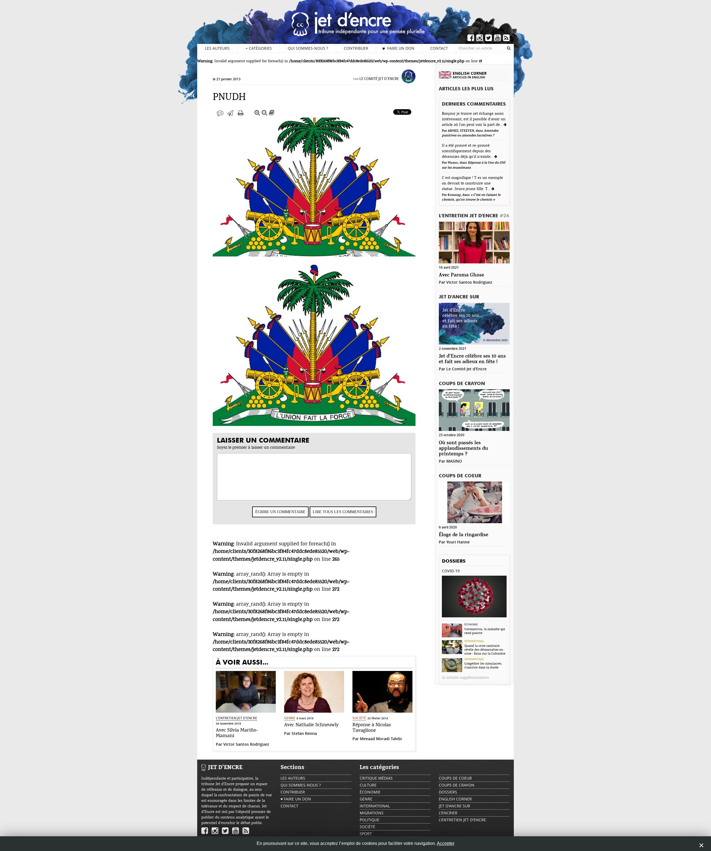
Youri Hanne (458, 542)
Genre (289, 718)
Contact (439, 48)
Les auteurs (217, 48)
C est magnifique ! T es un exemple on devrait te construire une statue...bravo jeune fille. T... (472, 183)
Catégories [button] (259, 48)
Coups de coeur (460, 476)
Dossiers (453, 561)
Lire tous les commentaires (343, 512)
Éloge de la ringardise (463, 535)
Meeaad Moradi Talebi (381, 738)
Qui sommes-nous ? (308, 48)
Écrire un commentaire (280, 512)
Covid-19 (451, 570)
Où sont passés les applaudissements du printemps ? (463, 448)
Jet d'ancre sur (459, 297)
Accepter (445, 843)
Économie (471, 624)
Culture (368, 785)
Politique (369, 819)
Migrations (372, 812)
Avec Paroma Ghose (461, 275)
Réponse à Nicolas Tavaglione (371, 727)
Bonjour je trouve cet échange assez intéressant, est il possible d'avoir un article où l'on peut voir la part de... (473, 119)
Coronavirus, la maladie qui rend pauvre (484, 631)
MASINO (454, 461)
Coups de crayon (462, 383)
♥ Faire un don (398, 48)
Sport (366, 833)
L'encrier (448, 812)
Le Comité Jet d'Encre (379, 78)
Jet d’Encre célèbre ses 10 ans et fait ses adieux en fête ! (472, 359)
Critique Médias (376, 778)
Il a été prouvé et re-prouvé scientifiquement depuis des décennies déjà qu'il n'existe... (468, 151)
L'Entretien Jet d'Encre (236, 718)
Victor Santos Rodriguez (246, 744)
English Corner (455, 799)
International (474, 641)
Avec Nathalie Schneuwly (311, 724)
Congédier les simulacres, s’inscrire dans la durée (483, 665)
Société (359, 718)
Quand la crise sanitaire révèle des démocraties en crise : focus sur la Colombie (484, 649)
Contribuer (356, 48)
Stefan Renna (304, 733)
